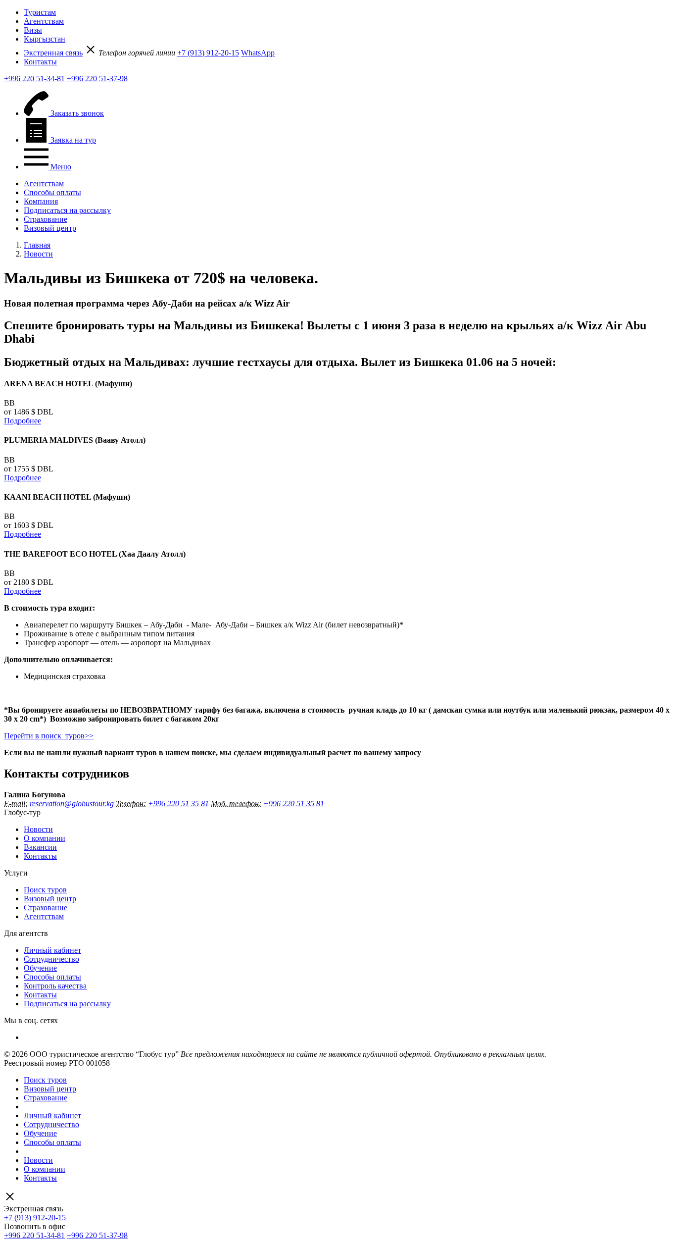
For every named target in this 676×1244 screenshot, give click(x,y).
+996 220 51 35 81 (178, 803)
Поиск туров (45, 889)
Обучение (40, 968)
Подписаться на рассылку (67, 210)
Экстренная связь (53, 53)
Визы (33, 30)
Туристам (40, 12)
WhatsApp (258, 53)
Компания (41, 201)
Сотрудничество (51, 959)
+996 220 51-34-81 (34, 78)
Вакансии (40, 847)
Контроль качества (55, 986)
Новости (38, 829)
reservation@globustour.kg (72, 803)
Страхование (45, 219)
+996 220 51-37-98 (97, 78)
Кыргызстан (44, 39)
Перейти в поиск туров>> (49, 735)
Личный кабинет (52, 950)
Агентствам (44, 21)
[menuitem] (348, 12)
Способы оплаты (52, 192)
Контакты (40, 61)
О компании (44, 838)
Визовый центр (50, 228)
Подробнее (22, 420)
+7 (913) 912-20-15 (208, 53)
